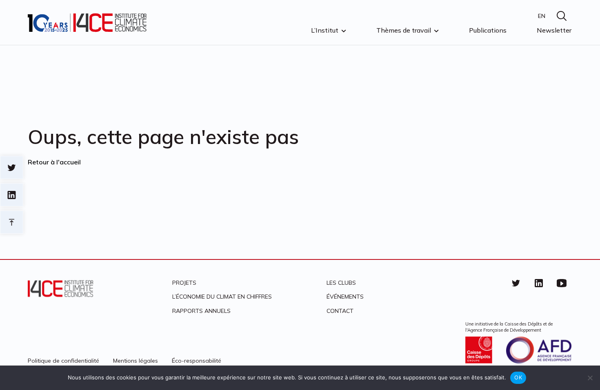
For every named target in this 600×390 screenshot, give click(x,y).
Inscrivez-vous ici (221, 233)
